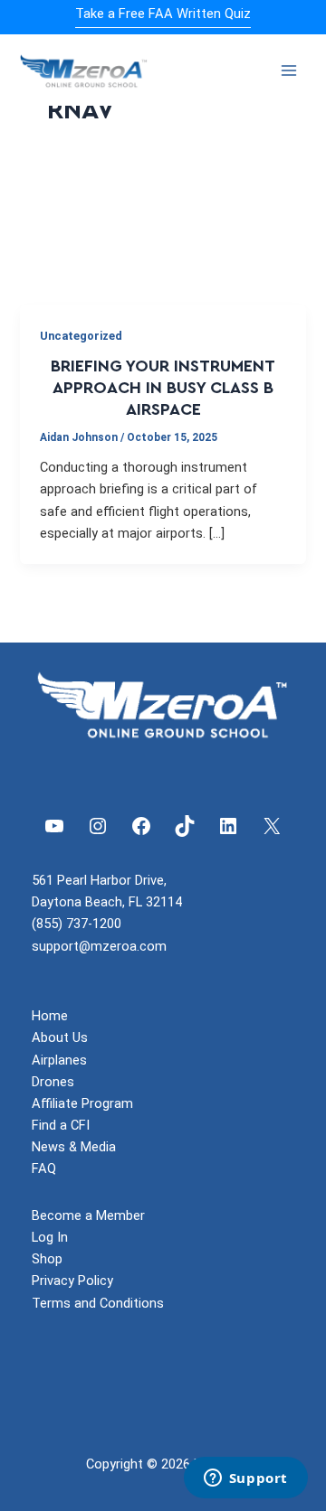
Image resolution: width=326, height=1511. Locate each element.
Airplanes (59, 1060)
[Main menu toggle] (289, 70)
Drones (53, 1082)
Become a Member (88, 1215)
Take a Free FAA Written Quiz (163, 13)
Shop (47, 1259)
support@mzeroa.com (99, 946)
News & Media (74, 1147)
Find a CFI (61, 1125)
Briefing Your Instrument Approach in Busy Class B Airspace (163, 388)
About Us (60, 1037)
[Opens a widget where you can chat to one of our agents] (245, 1479)
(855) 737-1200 (76, 923)
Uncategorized (81, 336)
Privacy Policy (72, 1280)
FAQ (44, 1168)
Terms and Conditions (98, 1303)
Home (50, 1016)
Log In (50, 1237)
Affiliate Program (82, 1103)
